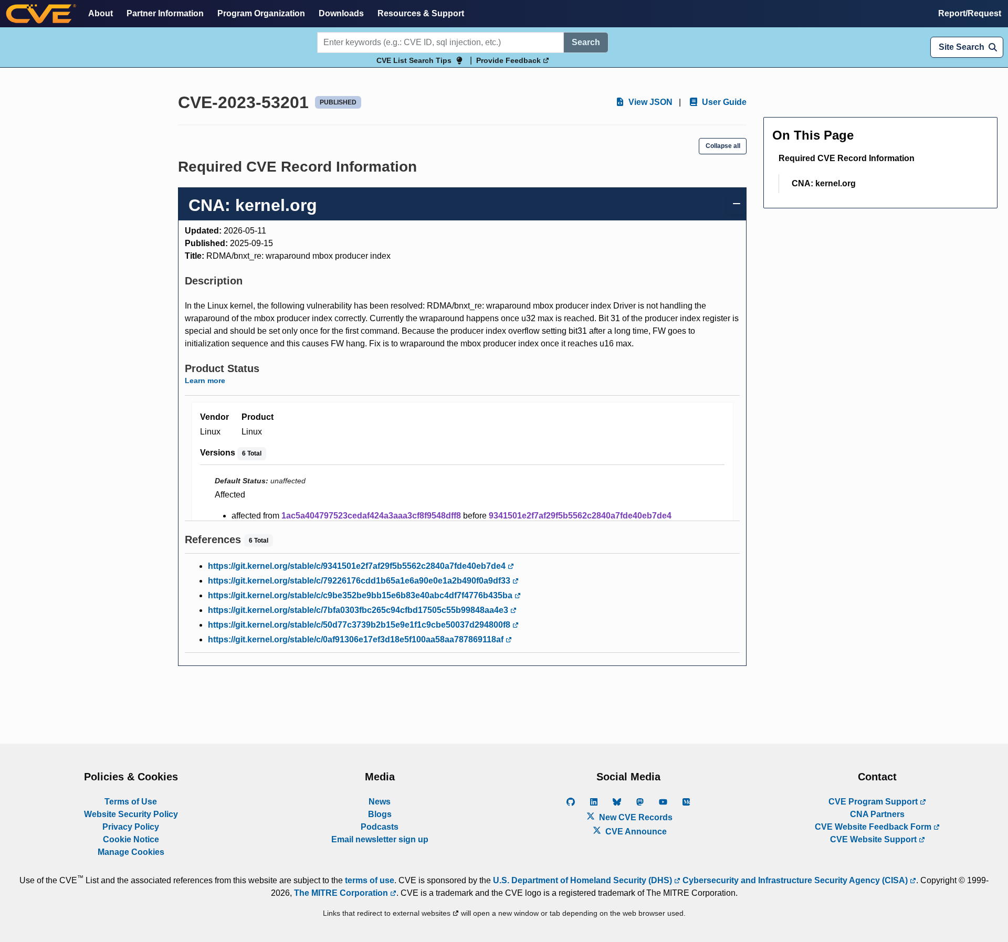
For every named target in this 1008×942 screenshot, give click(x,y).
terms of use (369, 880)
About (100, 13)
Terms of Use (130, 801)
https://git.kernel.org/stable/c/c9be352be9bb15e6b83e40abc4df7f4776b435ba (361, 595)
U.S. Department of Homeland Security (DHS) (583, 880)
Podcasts (379, 826)
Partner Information (165, 13)
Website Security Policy (131, 814)
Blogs (380, 814)
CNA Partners (877, 814)
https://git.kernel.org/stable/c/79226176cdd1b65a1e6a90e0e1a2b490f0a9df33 (360, 580)
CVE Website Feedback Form (874, 826)
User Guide (723, 102)
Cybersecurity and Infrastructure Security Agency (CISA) (795, 880)
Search (586, 42)
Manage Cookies (131, 852)
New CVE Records (635, 817)
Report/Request (969, 13)
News (380, 801)
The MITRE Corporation (342, 892)
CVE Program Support (874, 801)
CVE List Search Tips (414, 60)
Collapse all (723, 146)
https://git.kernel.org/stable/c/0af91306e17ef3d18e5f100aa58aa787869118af (357, 639)
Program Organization (261, 13)
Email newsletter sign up (379, 839)
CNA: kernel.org (824, 183)
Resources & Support (420, 13)
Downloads (341, 13)
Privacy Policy (130, 826)
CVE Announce (635, 831)
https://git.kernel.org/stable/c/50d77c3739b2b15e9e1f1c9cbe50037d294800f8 (360, 624)
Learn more (205, 380)
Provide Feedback (509, 60)
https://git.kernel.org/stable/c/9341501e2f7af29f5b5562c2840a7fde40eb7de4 (358, 566)
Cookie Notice (131, 839)
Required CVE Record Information (847, 158)
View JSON (649, 102)
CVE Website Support (874, 839)
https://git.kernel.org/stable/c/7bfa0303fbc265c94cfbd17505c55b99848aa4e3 (359, 610)
